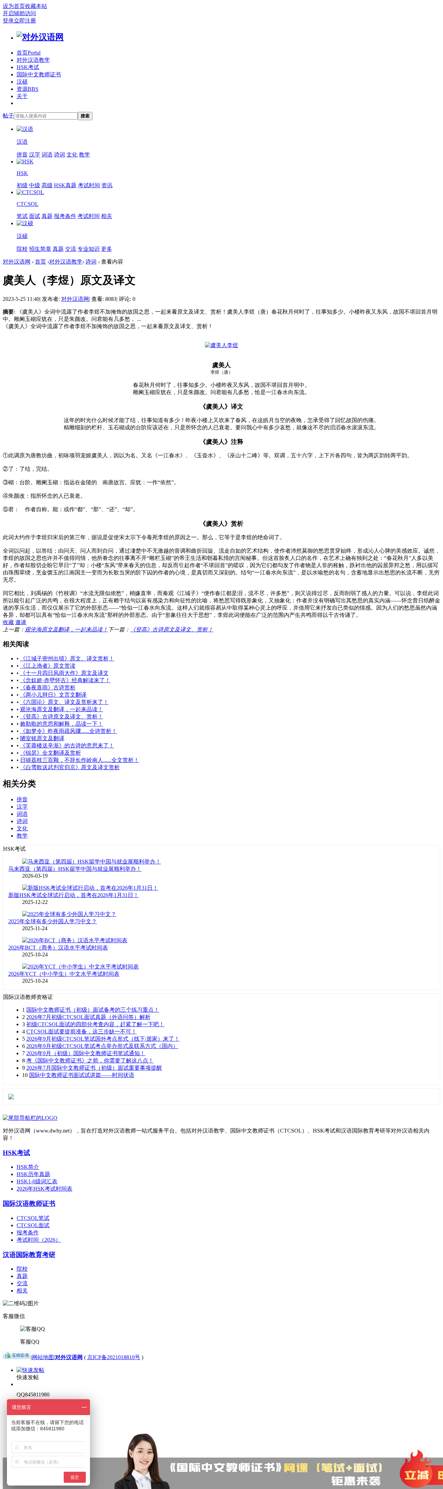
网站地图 (43, 1357)
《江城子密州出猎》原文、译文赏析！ (67, 658)
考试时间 (89, 185)
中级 (34, 185)
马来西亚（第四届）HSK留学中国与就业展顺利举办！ (75, 869)
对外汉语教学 (33, 60)
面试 (34, 216)
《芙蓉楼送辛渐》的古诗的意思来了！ (67, 745)
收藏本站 (36, 6)
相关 (106, 216)
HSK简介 (28, 1167)
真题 (47, 216)
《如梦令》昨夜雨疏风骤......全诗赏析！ (68, 731)
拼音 (22, 155)
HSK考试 (28, 67)
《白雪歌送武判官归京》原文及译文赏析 (70, 767)
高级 (47, 185)
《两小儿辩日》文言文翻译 (53, 695)
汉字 (34, 155)
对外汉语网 (16, 262)
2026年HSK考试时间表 (44, 1189)
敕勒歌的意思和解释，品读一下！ (61, 724)
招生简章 (40, 249)
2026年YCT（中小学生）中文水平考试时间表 (63, 974)
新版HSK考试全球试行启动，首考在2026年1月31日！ (73, 895)
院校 (22, 249)
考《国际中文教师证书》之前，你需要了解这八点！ (90, 1060)
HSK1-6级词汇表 (37, 1181)
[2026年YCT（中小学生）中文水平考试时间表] (80, 967)
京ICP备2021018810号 (113, 1357)
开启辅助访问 (19, 13)
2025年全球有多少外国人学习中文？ (52, 921)
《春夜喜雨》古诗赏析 (47, 687)
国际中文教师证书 (39, 74)
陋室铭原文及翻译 (42, 738)
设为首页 (14, 6)
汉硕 (22, 82)
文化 (72, 155)
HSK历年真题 (33, 1174)
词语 (47, 155)
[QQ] (17, 1357)
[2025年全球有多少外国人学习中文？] (69, 914)
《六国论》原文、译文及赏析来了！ (64, 702)
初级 (22, 185)
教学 (84, 155)
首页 (28, 53)
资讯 (106, 185)
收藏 (8, 622)
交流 (70, 249)
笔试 (22, 216)
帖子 (8, 115)
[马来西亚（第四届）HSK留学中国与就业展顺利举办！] (91, 862)
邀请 (20, 622)
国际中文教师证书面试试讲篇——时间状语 (81, 1075)
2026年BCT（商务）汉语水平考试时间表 (58, 948)
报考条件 (65, 216)
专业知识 (89, 249)
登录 (8, 20)
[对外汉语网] (40, 36)
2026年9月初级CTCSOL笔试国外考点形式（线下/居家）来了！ (103, 1039)
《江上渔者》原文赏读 (47, 666)
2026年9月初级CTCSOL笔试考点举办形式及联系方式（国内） (102, 1046)
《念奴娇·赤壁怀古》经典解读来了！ (65, 680)
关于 (22, 96)
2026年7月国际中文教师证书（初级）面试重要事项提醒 (94, 1068)
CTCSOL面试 (33, 1225)
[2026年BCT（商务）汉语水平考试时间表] (74, 940)
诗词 (59, 155)
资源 (27, 89)
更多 (106, 249)
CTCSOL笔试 (33, 1218)
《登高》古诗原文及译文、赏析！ (171, 629)
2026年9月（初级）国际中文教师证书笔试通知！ (85, 1053)
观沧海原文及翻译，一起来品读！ (66, 629)
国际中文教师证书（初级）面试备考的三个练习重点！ (92, 1010)
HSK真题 (65, 185)
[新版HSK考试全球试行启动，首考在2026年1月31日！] (90, 888)
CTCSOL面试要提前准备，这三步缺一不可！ (81, 1031)
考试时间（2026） (39, 1240)
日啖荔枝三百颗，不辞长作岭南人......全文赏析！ (79, 760)
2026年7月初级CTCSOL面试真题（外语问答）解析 (88, 1017)
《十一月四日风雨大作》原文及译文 (64, 673)
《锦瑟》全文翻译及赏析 (50, 753)
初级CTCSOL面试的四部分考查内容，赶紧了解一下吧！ (95, 1024)
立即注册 (25, 20)
